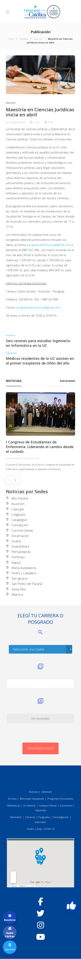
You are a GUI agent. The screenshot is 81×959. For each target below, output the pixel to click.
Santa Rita (18, 589)
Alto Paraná (19, 498)
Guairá (16, 541)
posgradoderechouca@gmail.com (49, 245)
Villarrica (17, 594)
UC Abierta (29, 805)
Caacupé (17, 509)
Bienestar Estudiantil (32, 798)
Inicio (11, 38)
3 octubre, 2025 (31, 458)
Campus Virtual (48, 805)
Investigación (61, 817)
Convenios (66, 805)
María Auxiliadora (23, 568)
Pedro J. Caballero (23, 573)
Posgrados (44, 817)
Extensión (40, 822)
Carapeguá (19, 520)
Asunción (37, 38)
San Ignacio (19, 578)
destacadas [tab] (67, 380)
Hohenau (18, 557)
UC (7, 122)
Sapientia (40, 810)
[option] (40, 432)
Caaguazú (18, 514)
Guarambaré (20, 546)
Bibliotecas (13, 805)
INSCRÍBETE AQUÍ (40, 748)
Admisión (46, 792)
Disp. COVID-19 (45, 829)
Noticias (33, 792)
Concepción (19, 525)
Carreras (30, 817)
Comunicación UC (14, 458)
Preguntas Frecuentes (60, 798)
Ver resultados (40, 718)
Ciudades (23, 38)
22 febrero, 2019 (17, 122)
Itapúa (15, 562)
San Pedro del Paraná (26, 584)
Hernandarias (21, 552)
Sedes (30, 829)
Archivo (12, 798)
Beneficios (10, 920)
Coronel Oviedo (22, 530)
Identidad (15, 817)
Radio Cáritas (10, 934)
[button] (71, 905)
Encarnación (20, 536)
